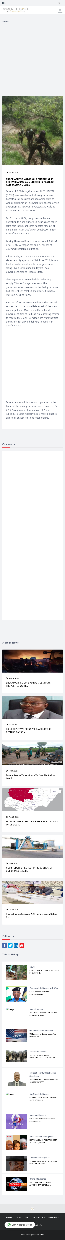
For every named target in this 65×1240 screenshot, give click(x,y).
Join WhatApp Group (22, 1224)
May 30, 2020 (14, 678)
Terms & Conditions (46, 1217)
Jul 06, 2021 (13, 863)
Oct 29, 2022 (13, 725)
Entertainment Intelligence (41, 1136)
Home (9, 1217)
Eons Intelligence (29, 1234)
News (32, 967)
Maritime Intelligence (39, 1094)
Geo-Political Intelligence (41, 1030)
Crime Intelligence (37, 1179)
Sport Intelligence (37, 1115)
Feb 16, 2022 (13, 817)
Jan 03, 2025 (13, 909)
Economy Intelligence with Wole (43, 988)
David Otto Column (38, 1051)
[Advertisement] (32, 60)
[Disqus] (32, 497)
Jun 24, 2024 (13, 173)
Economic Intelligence (39, 1157)
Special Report (36, 1009)
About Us (23, 1217)
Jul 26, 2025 (13, 771)
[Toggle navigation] (60, 10)
